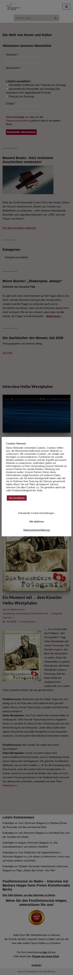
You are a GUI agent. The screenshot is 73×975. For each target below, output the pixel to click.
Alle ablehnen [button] (36, 521)
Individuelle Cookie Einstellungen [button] (36, 513)
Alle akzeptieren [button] (17, 498)
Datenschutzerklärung (36, 530)
